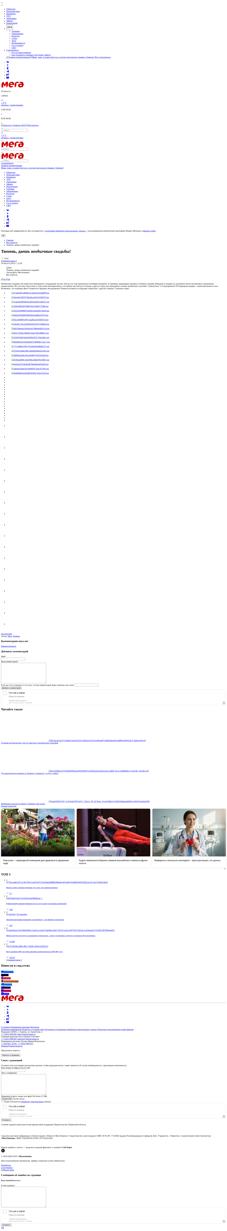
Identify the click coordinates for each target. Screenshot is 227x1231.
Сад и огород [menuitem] (17, 45)
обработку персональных (32, 1102)
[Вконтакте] (7, 62)
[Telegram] (7, 72)
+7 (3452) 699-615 (25, 1044)
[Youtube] (7, 78)
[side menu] (2, 5)
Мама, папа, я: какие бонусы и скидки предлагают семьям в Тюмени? (32, 168)
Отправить (6, 1120)
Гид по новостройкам (21, 52)
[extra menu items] (9, 27)
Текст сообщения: (9, 1073)
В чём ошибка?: (8, 1185)
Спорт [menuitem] (14, 38)
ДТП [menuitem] (8, 16)
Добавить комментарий (11, 688)
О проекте (6, 1027)
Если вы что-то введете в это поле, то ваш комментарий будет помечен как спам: (37, 685)
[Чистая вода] (32, 125)
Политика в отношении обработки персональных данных (71, 1029)
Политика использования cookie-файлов (115, 1029)
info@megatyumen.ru (26, 1034)
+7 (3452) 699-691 (9, 1034)
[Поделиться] (2, 1229)
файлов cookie (149, 231)
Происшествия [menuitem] (13, 11)
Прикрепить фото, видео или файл (24, 1096)
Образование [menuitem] (17, 34)
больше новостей (8, 806)
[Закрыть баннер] (2, 2)
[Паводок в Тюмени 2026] (13, 125)
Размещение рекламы (20, 1027)
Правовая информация (11, 1029)
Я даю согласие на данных (27, 1102)
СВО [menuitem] (14, 48)
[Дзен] (7, 66)
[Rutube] (7, 75)
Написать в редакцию (10, 1055)
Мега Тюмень (14, 636)
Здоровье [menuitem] (16, 31)
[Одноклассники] (7, 69)
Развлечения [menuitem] (11, 23)
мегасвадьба (6, 634)
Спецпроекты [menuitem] (12, 50)
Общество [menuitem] (10, 9)
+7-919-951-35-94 (8, 1044)
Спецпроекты (7, 163)
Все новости (11, 242)
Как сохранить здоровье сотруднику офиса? (31, 55)
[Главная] (31, 87)
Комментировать (8, 646)
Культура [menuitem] (16, 36)
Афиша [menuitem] (9, 21)
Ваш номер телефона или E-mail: (15, 1068)
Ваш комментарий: (9, 661)
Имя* (3, 656)
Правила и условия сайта (33, 1029)
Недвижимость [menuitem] (18, 43)
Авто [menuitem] (14, 41)
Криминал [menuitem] (11, 14)
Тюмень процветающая (11, 165)
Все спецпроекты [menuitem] (103, 57)
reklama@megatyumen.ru (11, 1046)
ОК (3, 236)
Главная (9, 240)
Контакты (34, 1027)
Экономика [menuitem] (11, 18)
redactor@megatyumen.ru (28, 1039)
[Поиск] (2, 128)
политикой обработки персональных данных (65, 231)
